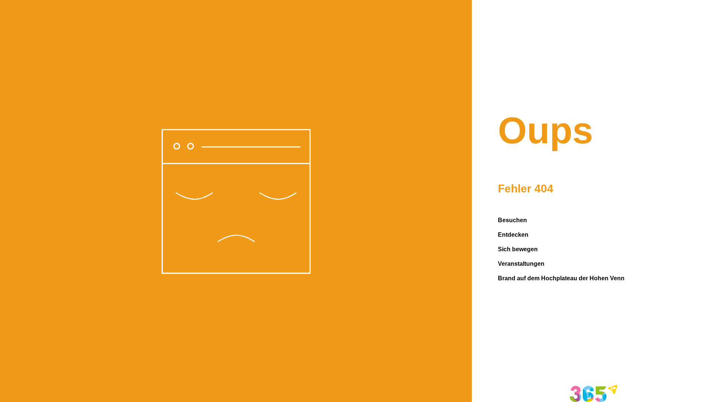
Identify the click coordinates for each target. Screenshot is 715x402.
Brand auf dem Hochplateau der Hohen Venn (561, 278)
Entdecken (513, 235)
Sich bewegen (518, 249)
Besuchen (512, 220)
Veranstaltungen (521, 264)
